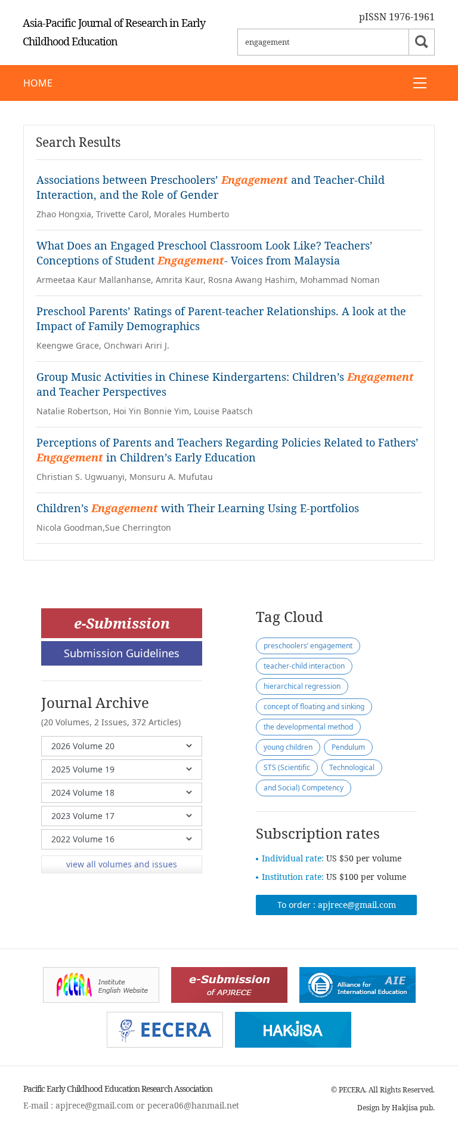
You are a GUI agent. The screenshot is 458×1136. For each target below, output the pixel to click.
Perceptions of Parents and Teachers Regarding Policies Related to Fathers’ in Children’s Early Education (227, 449)
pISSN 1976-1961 (397, 16)
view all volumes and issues (121, 864)
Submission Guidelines (122, 653)
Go (422, 42)
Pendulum (348, 747)
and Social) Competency (304, 788)
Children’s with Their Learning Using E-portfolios (197, 508)
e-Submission (122, 623)
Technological (352, 767)
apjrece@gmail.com (357, 904)
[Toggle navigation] (420, 83)
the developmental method (308, 727)
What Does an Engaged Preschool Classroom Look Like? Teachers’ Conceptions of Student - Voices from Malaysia (204, 252)
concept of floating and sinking (314, 706)
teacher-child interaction (304, 666)
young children (288, 747)
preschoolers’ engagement (308, 646)
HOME (37, 83)
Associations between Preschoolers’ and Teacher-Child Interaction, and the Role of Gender (210, 187)
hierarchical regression (302, 686)
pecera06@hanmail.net (193, 1105)
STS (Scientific (287, 767)
